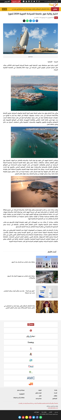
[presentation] (5, 9)
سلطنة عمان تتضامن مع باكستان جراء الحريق (23, 262)
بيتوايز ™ (37, 414)
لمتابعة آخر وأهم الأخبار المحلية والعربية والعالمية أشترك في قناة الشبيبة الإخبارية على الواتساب (38, 403)
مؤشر (55, 396)
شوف (39, 390)
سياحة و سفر (20, 390)
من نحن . (56, 412)
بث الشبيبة (15, 1)
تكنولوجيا (21, 394)
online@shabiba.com (53, 408)
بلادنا (56, 18)
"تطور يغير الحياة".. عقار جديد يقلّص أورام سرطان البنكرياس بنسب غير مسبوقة (19, 292)
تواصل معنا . (43, 412)
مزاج (40, 396)
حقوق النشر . (36, 412)
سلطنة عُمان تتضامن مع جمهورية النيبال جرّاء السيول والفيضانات (21, 277)
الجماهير (54, 399)
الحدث (55, 393)
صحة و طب (38, 399)
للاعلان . (50, 412)
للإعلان (6, 1)
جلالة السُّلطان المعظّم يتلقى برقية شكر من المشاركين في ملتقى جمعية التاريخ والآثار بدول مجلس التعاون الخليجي (30, 9)
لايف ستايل (38, 393)
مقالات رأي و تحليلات (18, 398)
